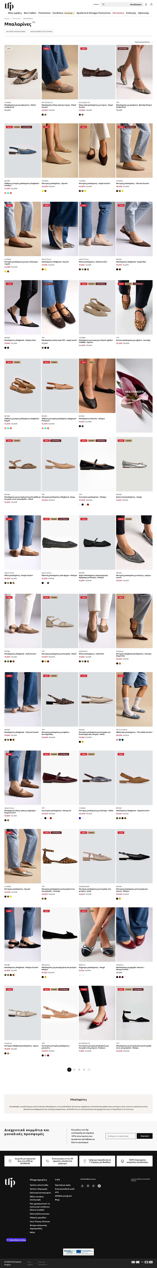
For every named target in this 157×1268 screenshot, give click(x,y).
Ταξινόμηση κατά (142, 42)
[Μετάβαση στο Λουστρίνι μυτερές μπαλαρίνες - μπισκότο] (60, 1013)
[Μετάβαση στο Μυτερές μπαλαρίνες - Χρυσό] (60, 150)
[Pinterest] (99, 1186)
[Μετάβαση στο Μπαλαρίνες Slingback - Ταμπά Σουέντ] (134, 778)
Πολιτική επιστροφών (40, 1192)
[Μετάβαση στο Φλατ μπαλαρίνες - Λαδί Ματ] (97, 621)
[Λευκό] (80, 505)
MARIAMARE (84, 886)
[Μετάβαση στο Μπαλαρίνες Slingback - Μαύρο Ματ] (22, 307)
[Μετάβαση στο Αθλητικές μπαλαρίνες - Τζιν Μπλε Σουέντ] (134, 699)
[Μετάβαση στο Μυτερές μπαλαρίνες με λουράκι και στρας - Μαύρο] (134, 856)
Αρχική (6, 18)
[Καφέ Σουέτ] (43, 115)
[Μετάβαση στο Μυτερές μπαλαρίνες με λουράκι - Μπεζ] (60, 621)
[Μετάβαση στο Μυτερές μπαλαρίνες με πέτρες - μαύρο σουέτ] (134, 542)
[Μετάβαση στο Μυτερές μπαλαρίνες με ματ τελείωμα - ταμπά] (22, 229)
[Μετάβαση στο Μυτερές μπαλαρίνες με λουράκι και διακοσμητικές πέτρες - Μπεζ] (97, 699)
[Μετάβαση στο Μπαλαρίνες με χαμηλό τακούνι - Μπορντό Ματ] (134, 934)
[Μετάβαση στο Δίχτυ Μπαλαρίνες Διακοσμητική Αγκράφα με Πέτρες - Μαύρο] (97, 542)
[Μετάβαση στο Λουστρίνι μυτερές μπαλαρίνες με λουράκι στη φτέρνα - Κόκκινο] (97, 1013)
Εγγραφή (145, 1136)
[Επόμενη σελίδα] (89, 1070)
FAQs (32, 1232)
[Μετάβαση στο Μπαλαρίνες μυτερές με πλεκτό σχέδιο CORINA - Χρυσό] (97, 307)
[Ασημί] (45, 583)
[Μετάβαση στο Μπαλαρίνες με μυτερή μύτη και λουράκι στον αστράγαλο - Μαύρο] (134, 1013)
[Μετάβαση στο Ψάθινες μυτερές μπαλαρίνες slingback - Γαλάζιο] (22, 150)
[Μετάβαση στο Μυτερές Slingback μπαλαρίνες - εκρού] (22, 1013)
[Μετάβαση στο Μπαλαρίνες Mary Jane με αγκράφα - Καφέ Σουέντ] (22, 778)
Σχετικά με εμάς (63, 1185)
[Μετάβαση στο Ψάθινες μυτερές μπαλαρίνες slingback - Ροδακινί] (60, 386)
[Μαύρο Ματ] (117, 270)
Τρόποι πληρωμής (38, 1189)
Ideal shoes (46, 259)
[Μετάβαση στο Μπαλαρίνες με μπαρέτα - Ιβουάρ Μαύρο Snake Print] (134, 72)
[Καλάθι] (151, 4)
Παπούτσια (16, 18)
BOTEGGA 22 (47, 102)
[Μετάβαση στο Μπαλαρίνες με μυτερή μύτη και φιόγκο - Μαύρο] (60, 934)
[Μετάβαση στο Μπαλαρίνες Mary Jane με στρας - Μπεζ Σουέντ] (60, 72)
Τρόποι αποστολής (39, 1185)
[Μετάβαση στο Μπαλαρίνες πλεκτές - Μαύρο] (97, 386)
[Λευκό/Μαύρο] (83, 818)
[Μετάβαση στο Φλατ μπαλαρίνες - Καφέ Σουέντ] (22, 542)
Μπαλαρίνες (28, 18)
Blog (57, 1199)
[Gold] (85, 191)
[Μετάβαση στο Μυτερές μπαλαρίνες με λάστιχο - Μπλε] (97, 778)
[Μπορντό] (88, 505)
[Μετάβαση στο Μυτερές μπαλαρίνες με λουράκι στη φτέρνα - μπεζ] (97, 856)
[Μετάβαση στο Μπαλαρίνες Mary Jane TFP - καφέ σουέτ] (60, 307)
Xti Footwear (121, 730)
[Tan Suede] (43, 270)
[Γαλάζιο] (8, 429)
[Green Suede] (123, 740)
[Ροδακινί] (11, 193)
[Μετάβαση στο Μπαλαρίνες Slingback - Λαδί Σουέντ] (22, 621)
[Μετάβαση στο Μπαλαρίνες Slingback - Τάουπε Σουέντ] (22, 699)
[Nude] (85, 505)
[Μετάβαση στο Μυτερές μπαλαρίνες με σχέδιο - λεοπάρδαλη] (60, 699)
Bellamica (46, 965)
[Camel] (5, 193)
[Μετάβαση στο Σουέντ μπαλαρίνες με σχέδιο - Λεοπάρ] (134, 307)
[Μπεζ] (120, 899)
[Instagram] (88, 1186)
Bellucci (82, 965)
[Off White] (123, 664)
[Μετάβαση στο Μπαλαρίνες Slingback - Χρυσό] (60, 229)
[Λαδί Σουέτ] (5, 740)
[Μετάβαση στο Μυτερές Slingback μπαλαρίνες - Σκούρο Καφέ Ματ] (134, 621)
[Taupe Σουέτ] (83, 191)
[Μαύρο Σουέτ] (45, 348)
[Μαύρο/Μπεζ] (45, 899)
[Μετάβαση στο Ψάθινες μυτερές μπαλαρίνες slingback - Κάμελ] (22, 386)
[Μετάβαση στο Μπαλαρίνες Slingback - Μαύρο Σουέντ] (22, 934)
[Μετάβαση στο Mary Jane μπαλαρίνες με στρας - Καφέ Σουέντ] (97, 72)
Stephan (120, 651)
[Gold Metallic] (120, 663)
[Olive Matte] (83, 270)
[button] (96, 4)
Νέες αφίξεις (15, 13)
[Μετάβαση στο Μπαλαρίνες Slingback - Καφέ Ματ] (134, 229)
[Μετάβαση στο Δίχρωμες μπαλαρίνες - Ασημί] (97, 934)
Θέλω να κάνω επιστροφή (37, 1198)
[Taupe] (83, 426)
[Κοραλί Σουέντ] (117, 740)
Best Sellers (30, 13)
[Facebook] (82, 1186)
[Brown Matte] (80, 270)
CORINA (7, 102)
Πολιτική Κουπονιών (39, 1214)
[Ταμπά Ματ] (45, 191)
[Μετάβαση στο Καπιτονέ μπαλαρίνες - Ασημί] (134, 464)
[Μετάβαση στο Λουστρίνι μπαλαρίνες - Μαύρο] (97, 464)
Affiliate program (63, 1196)
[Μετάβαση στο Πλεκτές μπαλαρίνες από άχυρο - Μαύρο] (60, 542)
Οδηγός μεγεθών (38, 1217)
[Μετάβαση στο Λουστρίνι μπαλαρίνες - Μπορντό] (60, 778)
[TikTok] (93, 1186)
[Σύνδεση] (146, 4)
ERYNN (7, 181)
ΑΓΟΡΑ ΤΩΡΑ (134, 399)
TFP (117, 102)
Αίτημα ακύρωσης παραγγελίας (38, 1227)
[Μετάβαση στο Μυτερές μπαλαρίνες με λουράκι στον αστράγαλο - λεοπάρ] (60, 856)
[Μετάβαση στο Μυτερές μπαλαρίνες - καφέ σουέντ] (97, 150)
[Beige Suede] (83, 115)
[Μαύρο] (43, 662)
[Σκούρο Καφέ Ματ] (120, 977)
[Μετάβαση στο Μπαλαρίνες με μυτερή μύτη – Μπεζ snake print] (22, 72)
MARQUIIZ (83, 651)
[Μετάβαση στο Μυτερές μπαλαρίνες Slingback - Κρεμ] (60, 464)
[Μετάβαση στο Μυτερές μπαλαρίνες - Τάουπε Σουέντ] (134, 150)
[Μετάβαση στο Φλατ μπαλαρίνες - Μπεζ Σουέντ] (97, 229)
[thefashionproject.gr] (9, 1182)
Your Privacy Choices (40, 1221)
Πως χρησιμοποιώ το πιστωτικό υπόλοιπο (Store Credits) (40, 1206)
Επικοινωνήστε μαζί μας (64, 1190)
